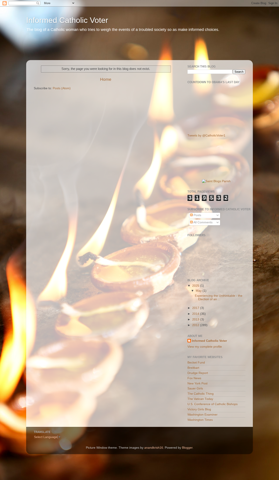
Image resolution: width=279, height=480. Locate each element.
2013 (196, 319)
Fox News (194, 378)
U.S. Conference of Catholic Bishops (212, 404)
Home (105, 79)
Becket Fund (196, 362)
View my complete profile (204, 346)
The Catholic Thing (200, 393)
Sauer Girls (195, 388)
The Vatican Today (200, 399)
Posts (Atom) (62, 88)
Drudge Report (197, 373)
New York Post (197, 383)
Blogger (187, 447)
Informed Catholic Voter (67, 20)
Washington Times (200, 419)
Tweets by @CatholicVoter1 (206, 135)
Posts (197, 215)
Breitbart (193, 367)
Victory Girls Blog (199, 409)
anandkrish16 (153, 447)
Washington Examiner (202, 414)
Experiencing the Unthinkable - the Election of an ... (218, 297)
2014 (196, 313)
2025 (196, 285)
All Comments (203, 222)
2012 (196, 325)
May (199, 290)
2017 (196, 308)
